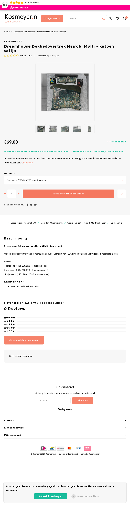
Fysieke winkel (116, 223)
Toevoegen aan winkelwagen (68, 193)
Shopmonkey (94, 454)
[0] (124, 18)
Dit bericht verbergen (50, 496)
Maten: (9, 173)
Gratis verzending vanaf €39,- (24, 223)
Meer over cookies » (88, 496)
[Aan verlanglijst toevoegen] (121, 194)
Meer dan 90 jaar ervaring (52, 223)
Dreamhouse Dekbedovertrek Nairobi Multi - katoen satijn (40, 31)
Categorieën (51, 18)
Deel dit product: (14, 205)
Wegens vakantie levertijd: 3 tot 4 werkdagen (86, 223)
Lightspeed (73, 454)
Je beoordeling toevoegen (47, 56)
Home (7, 31)
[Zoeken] (103, 18)
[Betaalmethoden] (43, 448)
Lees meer (28, 162)
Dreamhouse (13, 41)
